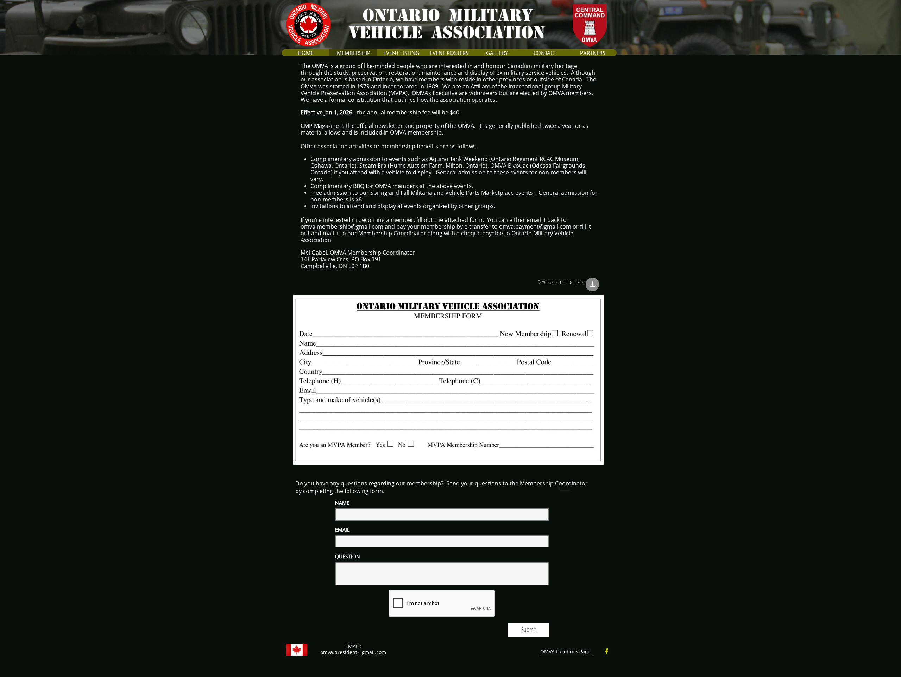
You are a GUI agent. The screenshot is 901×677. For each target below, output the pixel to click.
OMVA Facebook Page (566, 651)
